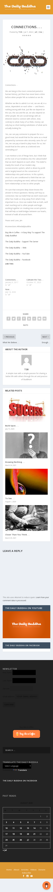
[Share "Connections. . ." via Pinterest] (23, 318)
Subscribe (26, 873)
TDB (20, 32)
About (16, 869)
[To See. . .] (26, 482)
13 (28, 828)
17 (6, 834)
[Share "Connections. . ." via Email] (39, 318)
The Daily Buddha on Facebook (22, 645)
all (36, 32)
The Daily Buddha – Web (15, 247)
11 (13, 828)
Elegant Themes (22, 866)
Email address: (9, 696)
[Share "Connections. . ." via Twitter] (13, 318)
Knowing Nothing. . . (15, 462)
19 (21, 834)
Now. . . (8, 289)
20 (28, 834)
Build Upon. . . (12, 425)
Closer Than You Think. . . (17, 534)
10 (6, 828)
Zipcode (6, 688)
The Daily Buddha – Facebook (17, 259)
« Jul (5, 850)
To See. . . (10, 498)
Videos (33, 869)
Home (9, 869)
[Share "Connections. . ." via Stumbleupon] (34, 318)
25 (13, 840)
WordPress (44, 866)
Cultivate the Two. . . (34, 279)
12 (21, 828)
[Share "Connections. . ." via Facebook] (8, 318)
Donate (41, 869)
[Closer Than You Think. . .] (26, 518)
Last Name (7, 680)
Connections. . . (11, 279)
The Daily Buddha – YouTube (17, 253)
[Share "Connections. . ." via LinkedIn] (29, 318)
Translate (22, 770)
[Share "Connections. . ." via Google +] (18, 318)
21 (34, 834)
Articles (24, 869)
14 (34, 828)
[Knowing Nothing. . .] (26, 445)
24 (6, 840)
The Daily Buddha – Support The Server (21, 241)
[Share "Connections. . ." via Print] (44, 318)
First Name (7, 672)
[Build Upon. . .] (26, 409)
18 (13, 834)
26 (21, 840)
